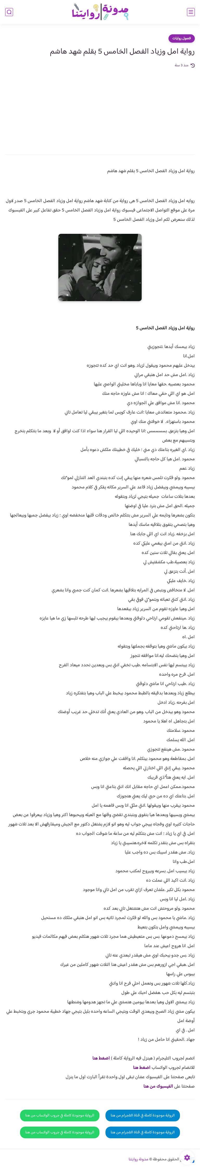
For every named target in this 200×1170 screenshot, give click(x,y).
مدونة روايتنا (138, 1159)
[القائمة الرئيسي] (191, 12)
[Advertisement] (100, 107)
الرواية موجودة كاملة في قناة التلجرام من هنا (143, 1115)
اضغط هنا (101, 1058)
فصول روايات (181, 38)
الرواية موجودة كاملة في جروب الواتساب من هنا (59, 1115)
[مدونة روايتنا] (100, 12)
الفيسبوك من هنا (158, 1086)
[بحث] (9, 12)
